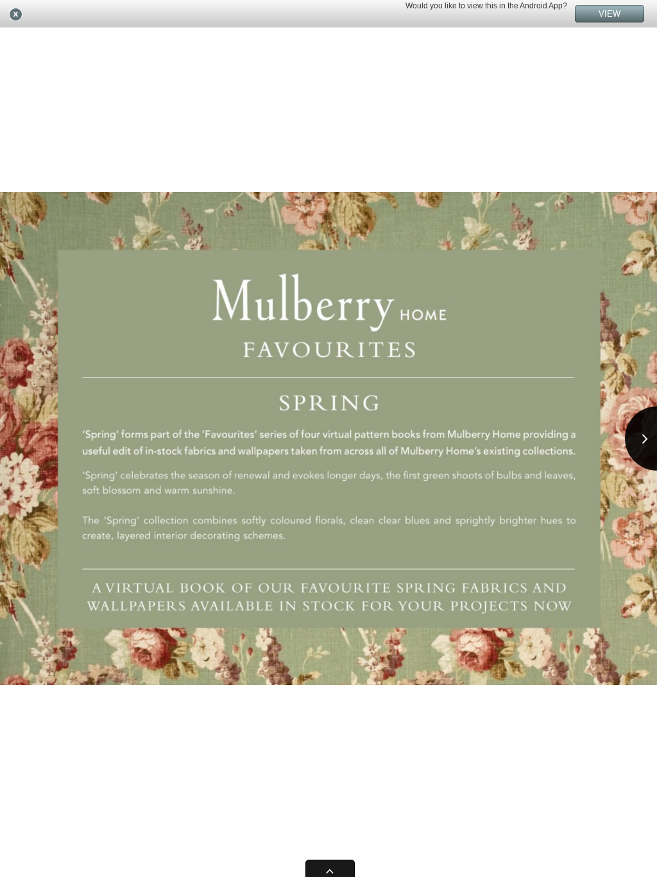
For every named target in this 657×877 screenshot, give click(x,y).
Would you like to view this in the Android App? (486, 5)
